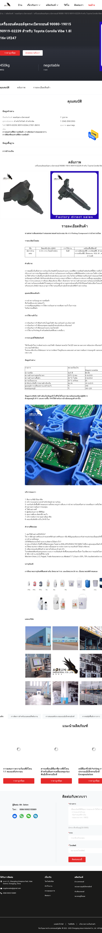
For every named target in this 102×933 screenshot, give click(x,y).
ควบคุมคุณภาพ (50, 891)
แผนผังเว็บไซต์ (58, 924)
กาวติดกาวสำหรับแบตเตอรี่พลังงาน (24, 716)
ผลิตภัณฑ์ (9, 14)
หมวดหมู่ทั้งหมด (80, 896)
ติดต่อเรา (48, 895)
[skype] (35, 816)
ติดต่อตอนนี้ (77, 859)
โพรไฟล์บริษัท (49, 881)
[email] (14, 816)
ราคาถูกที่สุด (10, 53)
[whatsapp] (21, 816)
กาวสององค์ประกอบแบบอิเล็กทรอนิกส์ (60, 716)
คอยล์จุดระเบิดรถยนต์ (23, 14)
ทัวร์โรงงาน (48, 886)
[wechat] (28, 816)
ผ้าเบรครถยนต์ (79, 882)
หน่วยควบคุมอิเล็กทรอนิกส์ (83, 887)
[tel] (42, 816)
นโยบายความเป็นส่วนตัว (87, 924)
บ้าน (1, 14)
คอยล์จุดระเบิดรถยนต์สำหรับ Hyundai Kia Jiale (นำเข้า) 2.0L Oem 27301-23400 (56, 771)
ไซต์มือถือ (71, 924)
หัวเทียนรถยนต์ (79, 891)
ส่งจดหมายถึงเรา (32, 53)
